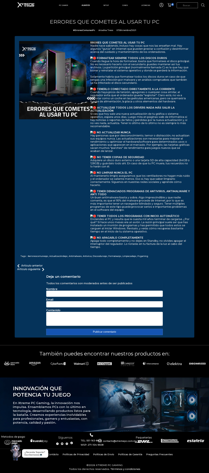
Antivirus (87, 256)
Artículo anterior (32, 265)
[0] (169, 6)
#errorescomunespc (38, 256)
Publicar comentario (104, 331)
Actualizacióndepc (58, 256)
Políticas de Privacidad (76, 454)
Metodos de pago (13, 436)
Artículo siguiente (28, 269)
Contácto (53, 454)
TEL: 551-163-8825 (91, 440)
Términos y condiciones (125, 469)
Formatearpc (114, 256)
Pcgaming (142, 256)
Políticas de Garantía (130, 454)
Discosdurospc (100, 256)
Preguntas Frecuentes (159, 454)
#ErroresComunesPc (84, 30)
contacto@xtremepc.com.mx (120, 441)
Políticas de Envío (103, 454)
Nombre (51, 289)
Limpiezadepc (129, 256)
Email (49, 299)
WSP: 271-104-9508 (92, 444)
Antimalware (75, 256)
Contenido (53, 310)
